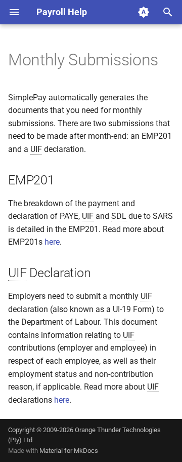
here (52, 242)
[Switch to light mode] (143, 12)
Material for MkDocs (68, 450)
